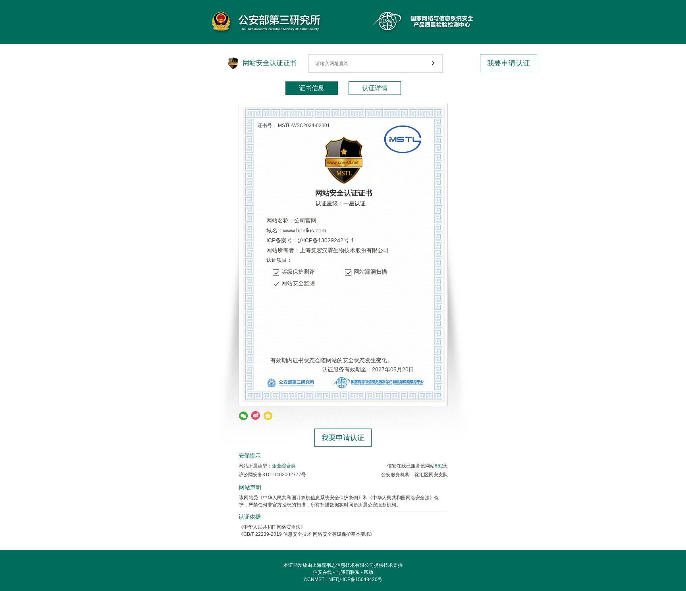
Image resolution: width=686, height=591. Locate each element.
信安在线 (322, 572)
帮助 (368, 572)
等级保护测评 (298, 271)
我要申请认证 (508, 63)
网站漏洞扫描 (370, 271)
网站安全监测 (298, 283)
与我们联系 (348, 572)
